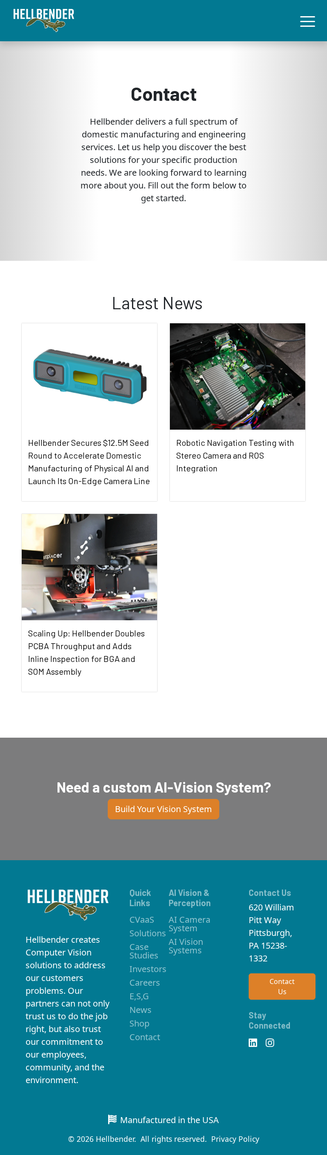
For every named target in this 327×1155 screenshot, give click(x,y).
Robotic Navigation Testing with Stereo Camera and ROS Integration (235, 455)
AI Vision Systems (186, 946)
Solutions (147, 933)
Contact (144, 1037)
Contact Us (282, 986)
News (140, 1009)
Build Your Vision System (163, 809)
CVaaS (141, 919)
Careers (144, 982)
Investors (147, 969)
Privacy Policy (235, 1139)
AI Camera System (189, 924)
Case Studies (143, 951)
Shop (139, 1023)
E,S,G (139, 996)
